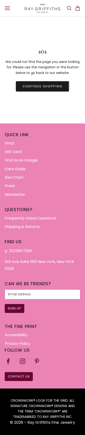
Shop (9, 143)
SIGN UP (14, 308)
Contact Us (19, 376)
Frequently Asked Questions (30, 218)
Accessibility (16, 335)
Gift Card (13, 151)
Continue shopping (42, 86)
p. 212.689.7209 (18, 251)
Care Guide (15, 169)
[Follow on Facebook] (8, 361)
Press (10, 186)
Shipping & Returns (22, 226)
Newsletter (15, 194)
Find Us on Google (21, 160)
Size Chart (14, 177)
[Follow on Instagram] (22, 361)
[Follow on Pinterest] (37, 361)
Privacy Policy (17, 343)
